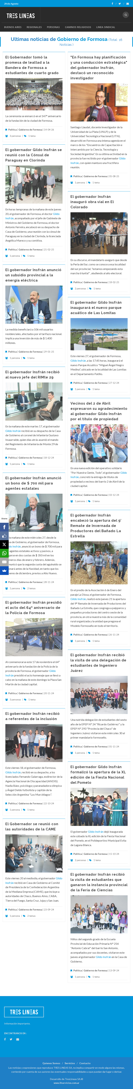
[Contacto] (127, 3)
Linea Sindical (105, 27)
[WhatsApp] (4, 553)
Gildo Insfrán (78, 360)
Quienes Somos (51, 1063)
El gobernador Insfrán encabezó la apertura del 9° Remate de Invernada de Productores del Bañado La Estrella (96, 525)
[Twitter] (121, 3)
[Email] (4, 562)
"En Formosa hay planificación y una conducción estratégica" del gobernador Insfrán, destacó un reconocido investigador (98, 67)
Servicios (70, 1063)
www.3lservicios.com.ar (66, 1083)
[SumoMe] (4, 570)
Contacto (85, 1063)
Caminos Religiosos (78, 27)
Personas (53, 27)
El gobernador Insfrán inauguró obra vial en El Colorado (92, 202)
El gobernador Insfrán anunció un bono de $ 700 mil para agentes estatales (33, 483)
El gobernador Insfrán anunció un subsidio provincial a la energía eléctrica (33, 275)
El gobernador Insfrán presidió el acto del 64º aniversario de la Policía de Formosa (33, 607)
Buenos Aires (12, 27)
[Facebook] (114, 3)
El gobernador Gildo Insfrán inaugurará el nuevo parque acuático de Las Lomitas (96, 307)
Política (12, 129)
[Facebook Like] (4, 535)
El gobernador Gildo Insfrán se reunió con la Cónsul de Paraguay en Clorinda (33, 155)
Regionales (34, 27)
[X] (4, 544)
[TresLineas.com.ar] (22, 15)
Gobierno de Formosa (82, 39)
